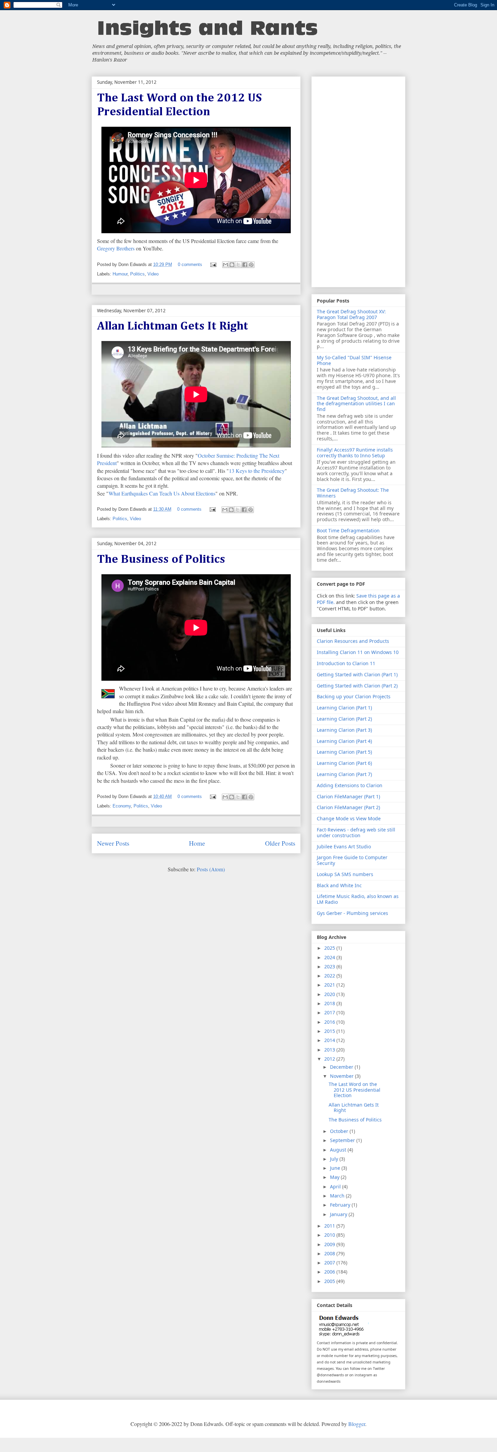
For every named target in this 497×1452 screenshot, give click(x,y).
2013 (330, 1049)
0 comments (190, 264)
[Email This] (225, 264)
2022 (330, 975)
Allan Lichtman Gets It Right (172, 326)
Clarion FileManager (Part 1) (348, 796)
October (340, 1131)
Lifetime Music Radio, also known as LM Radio (358, 899)
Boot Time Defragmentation (348, 530)
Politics (137, 273)
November (342, 1076)
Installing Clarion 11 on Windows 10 (358, 652)
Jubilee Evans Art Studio (344, 846)
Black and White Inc (339, 885)
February (341, 1205)
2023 (330, 966)
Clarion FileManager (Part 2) (348, 807)
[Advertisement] (358, 180)
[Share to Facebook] (244, 264)
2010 (330, 1235)
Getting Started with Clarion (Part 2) (357, 685)
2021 (330, 985)
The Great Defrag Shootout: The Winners (353, 493)
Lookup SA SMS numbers (345, 874)
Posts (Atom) (211, 869)
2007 (330, 1262)
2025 (330, 948)
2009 (330, 1244)
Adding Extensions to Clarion (349, 785)
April (336, 1186)
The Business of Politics (161, 559)
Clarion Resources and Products (353, 641)
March (338, 1195)
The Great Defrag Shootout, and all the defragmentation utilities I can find (356, 404)
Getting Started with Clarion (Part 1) (357, 674)
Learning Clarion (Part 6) (344, 763)
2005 (330, 1281)
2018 (330, 1003)
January (339, 1214)
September (343, 1140)
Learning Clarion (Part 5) (344, 752)
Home (197, 843)
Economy (122, 805)
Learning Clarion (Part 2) (344, 719)
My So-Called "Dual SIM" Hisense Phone (354, 360)
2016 (330, 1022)
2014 (330, 1040)
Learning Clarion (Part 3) (344, 730)
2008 (330, 1253)
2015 (330, 1031)
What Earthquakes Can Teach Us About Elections (162, 493)
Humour (120, 273)
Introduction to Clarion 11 (346, 663)
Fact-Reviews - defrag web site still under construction (356, 832)
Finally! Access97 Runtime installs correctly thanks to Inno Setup (355, 452)
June (335, 1168)
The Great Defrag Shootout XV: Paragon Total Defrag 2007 (351, 314)
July (334, 1159)
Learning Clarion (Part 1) (344, 707)
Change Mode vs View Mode (349, 818)
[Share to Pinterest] (251, 264)
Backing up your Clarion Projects (353, 696)
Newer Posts (113, 843)
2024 (330, 957)
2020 (330, 994)
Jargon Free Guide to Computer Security (352, 860)
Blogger (356, 1423)
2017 (330, 1012)
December (342, 1067)
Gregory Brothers (116, 248)
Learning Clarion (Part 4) (344, 741)
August (339, 1149)
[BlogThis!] (232, 264)
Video (153, 273)
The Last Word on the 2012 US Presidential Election (354, 1090)
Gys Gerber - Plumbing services (352, 913)
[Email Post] (213, 264)
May (335, 1177)
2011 (330, 1226)
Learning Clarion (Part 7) (344, 774)
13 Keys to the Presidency (257, 470)
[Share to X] (238, 264)
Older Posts (280, 843)
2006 (330, 1271)
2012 (330, 1059)
